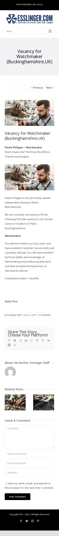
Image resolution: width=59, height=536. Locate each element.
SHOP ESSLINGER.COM (26, 4)
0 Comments (45, 315)
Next (49, 87)
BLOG (40, 4)
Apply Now (11, 301)
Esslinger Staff (14, 315)
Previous (38, 87)
